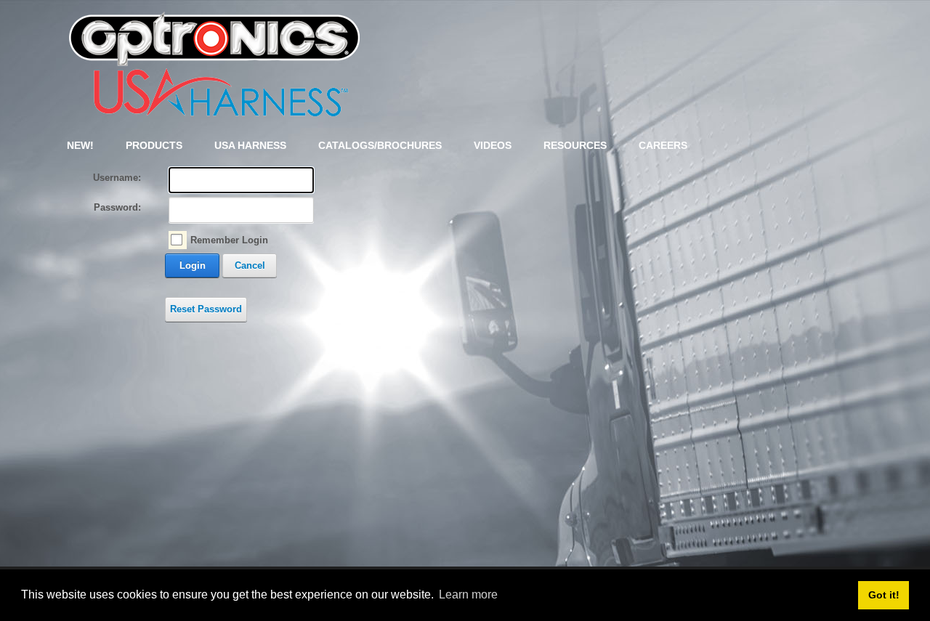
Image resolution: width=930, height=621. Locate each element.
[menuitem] (154, 145)
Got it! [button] (883, 595)
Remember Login (229, 240)
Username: (117, 177)
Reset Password (206, 309)
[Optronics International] (214, 60)
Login (192, 265)
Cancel (250, 265)
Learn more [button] (468, 594)
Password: (117, 207)
